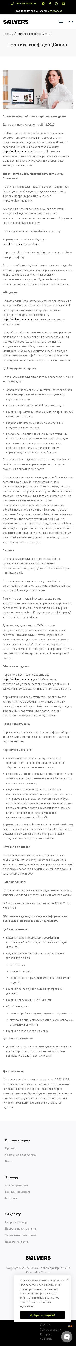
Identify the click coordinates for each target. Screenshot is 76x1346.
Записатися (55, 10)
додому (8, 33)
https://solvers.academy (18, 151)
